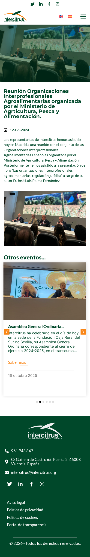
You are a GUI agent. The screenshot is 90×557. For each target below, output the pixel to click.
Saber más (17, 362)
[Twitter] (9, 484)
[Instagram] (42, 484)
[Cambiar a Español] (70, 16)
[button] (83, 16)
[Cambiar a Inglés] (61, 16)
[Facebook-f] (31, 484)
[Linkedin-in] (20, 484)
